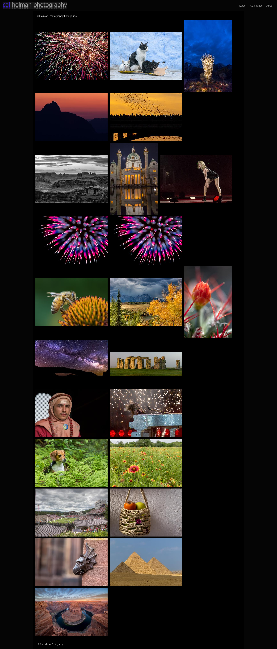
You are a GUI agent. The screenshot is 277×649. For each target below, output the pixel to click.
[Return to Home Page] (32, 5)
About (269, 5)
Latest (242, 5)
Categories (256, 5)
